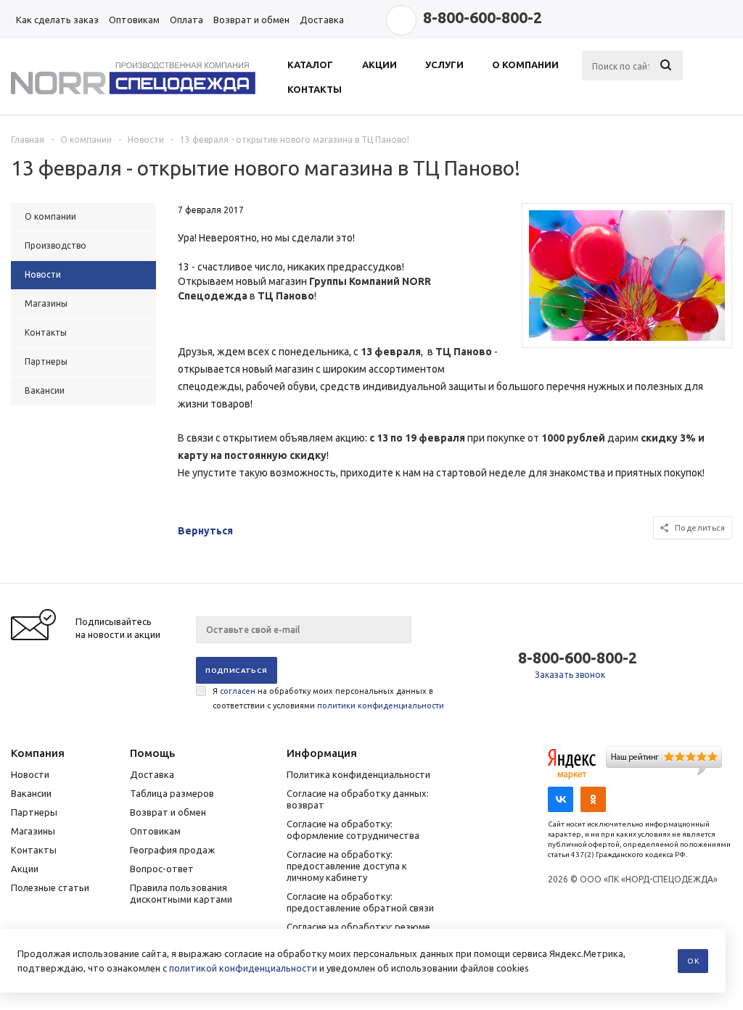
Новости (30, 774)
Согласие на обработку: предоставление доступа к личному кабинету (347, 865)
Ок (693, 961)
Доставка (152, 774)
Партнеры (34, 812)
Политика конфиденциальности (358, 774)
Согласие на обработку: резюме (358, 927)
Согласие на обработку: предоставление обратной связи (360, 902)
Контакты (34, 850)
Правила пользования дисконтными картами (181, 893)
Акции (24, 869)
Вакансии (31, 793)
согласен (237, 691)
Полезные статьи (50, 887)
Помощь (152, 753)
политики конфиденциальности (380, 705)
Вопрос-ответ (162, 869)
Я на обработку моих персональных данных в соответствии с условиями (328, 698)
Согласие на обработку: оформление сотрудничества (353, 829)
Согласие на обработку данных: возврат (358, 799)
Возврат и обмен (168, 812)
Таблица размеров (172, 793)
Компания (38, 753)
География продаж (172, 850)
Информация (322, 753)
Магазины (33, 831)
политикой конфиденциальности (243, 968)
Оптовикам (155, 831)
